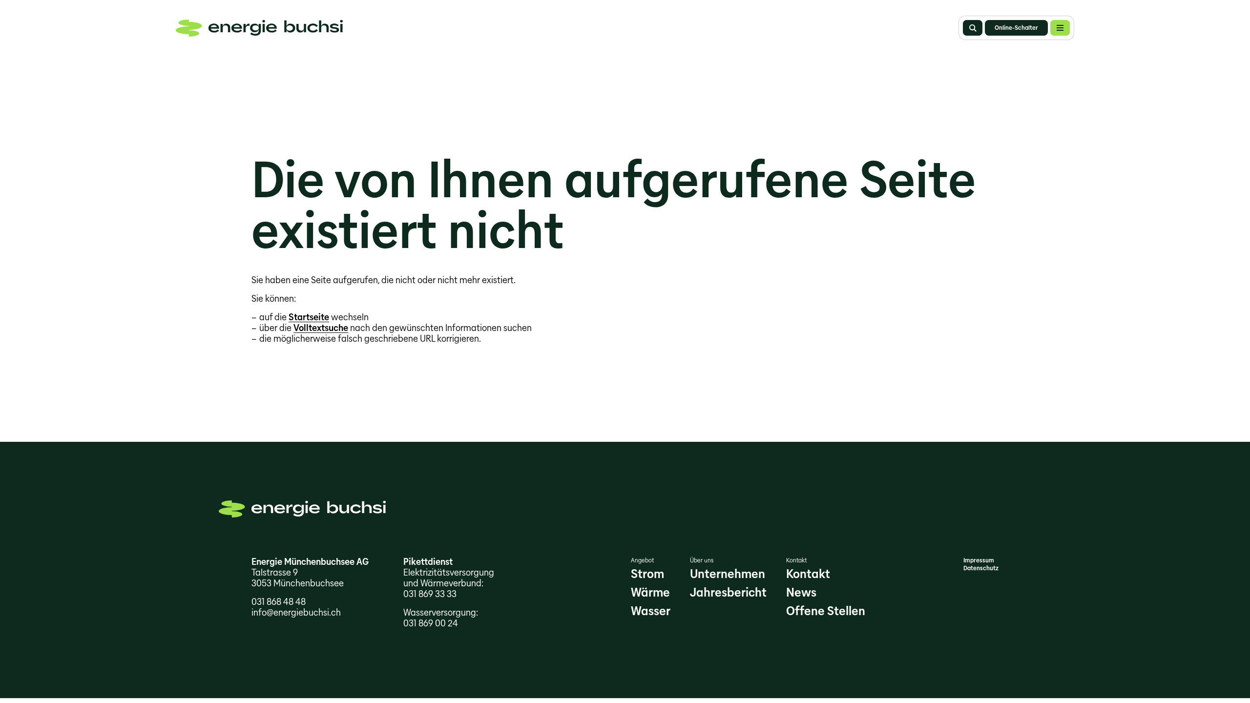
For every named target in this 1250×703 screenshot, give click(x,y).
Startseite (309, 317)
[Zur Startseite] (259, 28)
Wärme (650, 592)
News (801, 592)
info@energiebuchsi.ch (296, 612)
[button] (1060, 28)
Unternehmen (727, 573)
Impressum (978, 560)
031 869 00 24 (430, 623)
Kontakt (796, 560)
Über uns (701, 560)
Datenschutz (981, 568)
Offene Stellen (825, 611)
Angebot (642, 560)
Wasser (650, 611)
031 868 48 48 (278, 601)
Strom (647, 573)
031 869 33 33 (430, 594)
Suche (972, 28)
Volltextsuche (320, 327)
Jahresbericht (728, 592)
